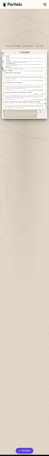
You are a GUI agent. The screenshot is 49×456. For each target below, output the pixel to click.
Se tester (26, 451)
